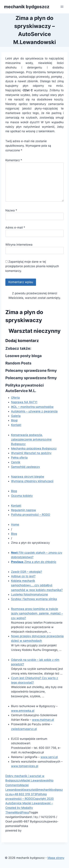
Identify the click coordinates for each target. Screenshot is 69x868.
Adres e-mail (15, 227)
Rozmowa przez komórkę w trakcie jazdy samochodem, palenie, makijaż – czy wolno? (37, 613)
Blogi (14, 420)
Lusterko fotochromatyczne (29, 594)
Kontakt (16, 425)
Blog (14, 491)
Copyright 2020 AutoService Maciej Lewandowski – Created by (29, 803)
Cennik (15, 462)
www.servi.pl (49, 757)
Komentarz (13, 160)
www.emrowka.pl (22, 710)
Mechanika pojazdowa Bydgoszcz (34, 448)
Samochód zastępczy (25, 466)
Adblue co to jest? (23, 576)
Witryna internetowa (18, 244)
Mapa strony (56, 857)
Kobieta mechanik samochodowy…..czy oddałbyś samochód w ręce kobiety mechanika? (37, 585)
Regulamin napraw (23, 510)
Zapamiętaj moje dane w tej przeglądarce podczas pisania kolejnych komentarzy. (32, 266)
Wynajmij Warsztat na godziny (31, 453)
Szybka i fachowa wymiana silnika (34, 599)
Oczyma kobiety (22, 495)
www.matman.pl (43, 719)
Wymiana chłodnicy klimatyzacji (32, 481)
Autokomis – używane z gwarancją (34, 411)
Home (15, 524)
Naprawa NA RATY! (24, 402)
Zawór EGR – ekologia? (26, 571)
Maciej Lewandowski (35, 780)
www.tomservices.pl (24, 766)
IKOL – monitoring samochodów (32, 406)
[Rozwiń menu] (62, 6)
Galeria (16, 416)
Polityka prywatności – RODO (30, 514)
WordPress (22, 812)
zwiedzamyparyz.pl (24, 729)
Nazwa (11, 210)
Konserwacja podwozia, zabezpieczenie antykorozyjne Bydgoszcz (31, 439)
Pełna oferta (19, 457)
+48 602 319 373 (24, 794)
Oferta (15, 397)
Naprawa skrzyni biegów (27, 476)
